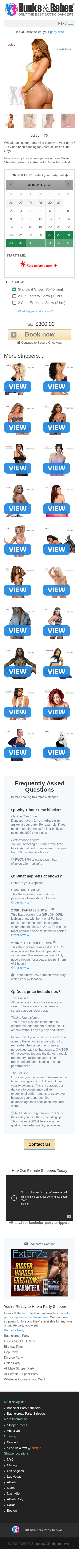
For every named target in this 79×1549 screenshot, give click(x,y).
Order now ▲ (20, 902)
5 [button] (68, 244)
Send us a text (24, 1448)
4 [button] (59, 244)
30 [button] (11, 244)
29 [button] (68, 236)
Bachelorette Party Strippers (26, 1413)
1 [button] (31, 244)
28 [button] (59, 236)
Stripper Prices (17, 1425)
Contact (12, 1442)
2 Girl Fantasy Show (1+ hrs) (41, 296)
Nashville (13, 1493)
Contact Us (39, 1144)
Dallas (11, 1505)
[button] (10, 184)
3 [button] (50, 244)
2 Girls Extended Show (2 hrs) (42, 303)
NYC (10, 1459)
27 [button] (50, 236)
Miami (11, 1488)
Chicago (12, 1465)
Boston (12, 1510)
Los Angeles (15, 1471)
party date (57, 32)
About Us (13, 1430)
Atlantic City (15, 1499)
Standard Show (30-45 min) (40, 289)
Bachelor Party (14, 1330)
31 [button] (21, 244)
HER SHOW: (15, 282)
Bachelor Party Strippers (24, 1408)
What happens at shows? (35, 311)
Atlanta (11, 1482)
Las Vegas (14, 1476)
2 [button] (40, 244)
